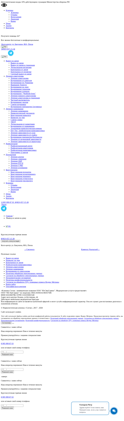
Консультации (11, 170)
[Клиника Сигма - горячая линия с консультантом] (11, 53)
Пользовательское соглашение (18, 278)
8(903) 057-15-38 (22, 202)
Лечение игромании (19, 168)
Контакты (10, 28)
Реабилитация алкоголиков (22, 148)
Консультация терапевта (21, 176)
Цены (8, 23)
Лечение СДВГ (17, 165)
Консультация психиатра (21, 172)
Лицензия (15, 19)
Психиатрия (11, 155)
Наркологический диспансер (23, 113)
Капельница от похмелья (21, 72)
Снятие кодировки (18, 104)
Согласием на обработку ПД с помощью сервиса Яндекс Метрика (74, 320)
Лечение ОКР (16, 161)
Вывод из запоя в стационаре (23, 65)
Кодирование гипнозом (20, 89)
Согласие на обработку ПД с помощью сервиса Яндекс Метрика (32, 282)
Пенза (3, 204)
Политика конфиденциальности (19, 280)
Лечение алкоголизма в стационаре (25, 98)
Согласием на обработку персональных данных (101, 318)
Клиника (9, 10)
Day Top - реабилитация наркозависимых (28, 131)
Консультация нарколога (21, 115)
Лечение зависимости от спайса (24, 135)
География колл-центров (16, 286)
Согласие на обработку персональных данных (25, 276)
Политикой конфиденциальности (37, 320)
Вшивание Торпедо (19, 85)
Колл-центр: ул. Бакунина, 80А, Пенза (17, 44)
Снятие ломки (16, 120)
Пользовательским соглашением (12, 320)
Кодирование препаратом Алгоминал (26, 107)
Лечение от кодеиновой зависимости (26, 139)
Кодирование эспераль (20, 91)
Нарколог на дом (18, 118)
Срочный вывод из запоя (21, 74)
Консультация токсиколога (22, 181)
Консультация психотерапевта (23, 174)
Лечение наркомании (14, 109)
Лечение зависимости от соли (23, 133)
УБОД (13, 122)
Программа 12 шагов (19, 152)
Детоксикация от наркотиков (23, 124)
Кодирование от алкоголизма (18, 271)
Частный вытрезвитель (20, 100)
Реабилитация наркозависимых (24, 150)
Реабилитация (11, 144)
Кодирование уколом (19, 102)
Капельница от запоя (19, 70)
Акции (9, 26)
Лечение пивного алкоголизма (23, 96)
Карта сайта (11, 284)
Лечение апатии (17, 157)
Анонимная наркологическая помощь (26, 128)
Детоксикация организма (21, 67)
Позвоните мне (7, 354)
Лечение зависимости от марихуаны (26, 141)
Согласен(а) (6, 323)
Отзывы (14, 15)
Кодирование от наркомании (23, 126)
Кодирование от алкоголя (21, 80)
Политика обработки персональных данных (24, 273)
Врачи (13, 21)
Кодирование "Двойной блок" (23, 94)
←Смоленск (29, 249)
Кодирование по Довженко (22, 83)
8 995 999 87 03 (8, 202)
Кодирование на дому (20, 87)
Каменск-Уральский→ (90, 249)
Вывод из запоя (12, 61)
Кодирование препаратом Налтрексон (26, 137)
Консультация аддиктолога (22, 179)
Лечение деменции (18, 159)
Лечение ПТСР (17, 163)
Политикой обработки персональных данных (66, 318)
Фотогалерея (16, 17)
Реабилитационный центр (21, 146)
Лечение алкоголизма (15, 76)
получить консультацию (10, 241)
